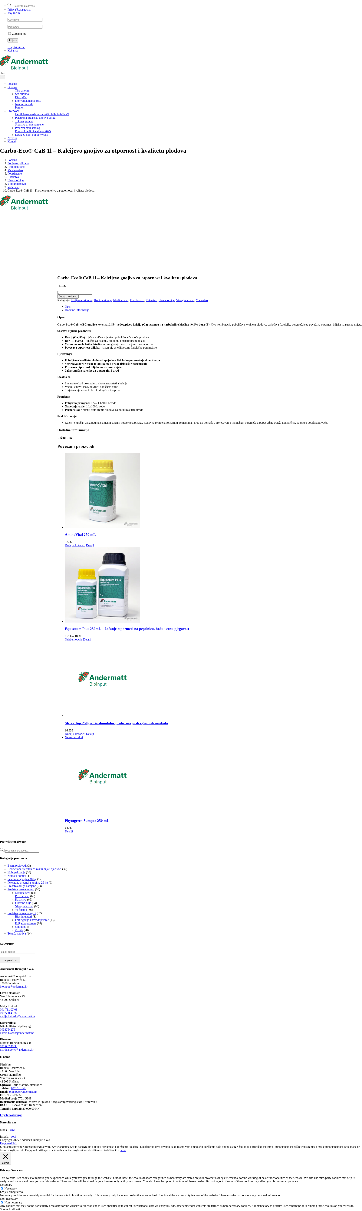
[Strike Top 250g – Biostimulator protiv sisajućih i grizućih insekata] (213, 679)
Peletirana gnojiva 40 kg (22, 879)
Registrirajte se (16, 47)
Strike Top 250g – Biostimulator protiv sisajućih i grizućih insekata (116, 723)
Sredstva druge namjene (22, 886)
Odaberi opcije (73, 639)
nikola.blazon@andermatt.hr (17, 1033)
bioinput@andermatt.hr (14, 986)
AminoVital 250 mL (80, 535)
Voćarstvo (202, 300)
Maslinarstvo (120, 300)
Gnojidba (20, 926)
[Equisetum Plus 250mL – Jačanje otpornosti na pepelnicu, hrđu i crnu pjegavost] (213, 585)
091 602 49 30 (8, 1046)
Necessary (11, 1188)
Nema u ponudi (17, 875)
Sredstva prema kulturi (21, 889)
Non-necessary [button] (9, 1198)
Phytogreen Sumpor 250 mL (87, 821)
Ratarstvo (151, 300)
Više (123, 1150)
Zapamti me (18, 33)
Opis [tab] (68, 306)
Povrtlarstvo (137, 300)
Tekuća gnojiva (17, 933)
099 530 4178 (8, 1013)
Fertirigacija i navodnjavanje (32, 920)
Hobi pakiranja (103, 300)
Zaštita (19, 930)
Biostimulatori (23, 916)
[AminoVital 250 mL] (213, 491)
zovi (12, 1129)
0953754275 (7, 1029)
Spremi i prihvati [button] (10, 1209)
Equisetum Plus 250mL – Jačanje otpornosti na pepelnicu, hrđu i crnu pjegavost (127, 629)
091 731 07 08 (8, 1009)
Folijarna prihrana (81, 300)
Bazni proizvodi (17, 865)
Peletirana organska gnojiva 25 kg (28, 882)
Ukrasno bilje (167, 300)
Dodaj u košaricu (68, 296)
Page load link (8, 1143)
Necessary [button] (6, 1184)
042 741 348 (18, 1088)
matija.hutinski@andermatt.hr (17, 1016)
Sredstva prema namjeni (22, 913)
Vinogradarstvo (185, 300)
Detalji (90, 545)
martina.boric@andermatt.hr (16, 1049)
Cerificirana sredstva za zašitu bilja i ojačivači (34, 869)
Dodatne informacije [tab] (77, 310)
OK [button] (117, 1150)
